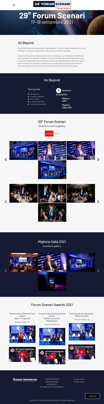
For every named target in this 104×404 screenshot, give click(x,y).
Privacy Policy (79, 382)
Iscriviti (92, 396)
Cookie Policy (79, 379)
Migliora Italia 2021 (67, 106)
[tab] (49, 134)
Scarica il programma (63, 92)
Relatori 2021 (66, 99)
